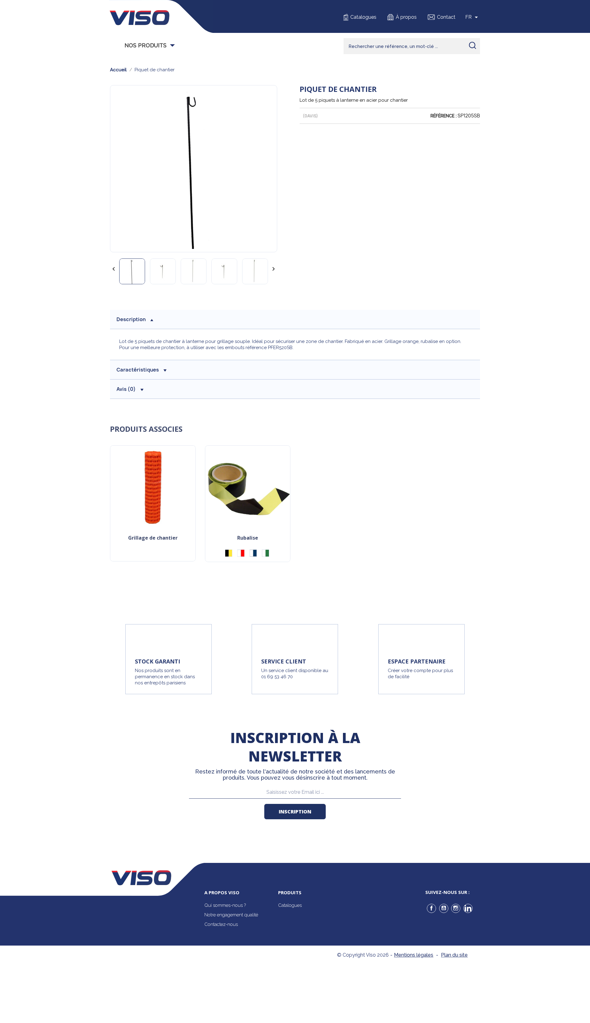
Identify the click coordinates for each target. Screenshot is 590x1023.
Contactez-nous (221, 924)
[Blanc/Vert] (265, 553)
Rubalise (247, 538)
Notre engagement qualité (231, 915)
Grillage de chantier (153, 538)
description (131, 319)
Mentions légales (413, 955)
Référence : (444, 115)
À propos (406, 17)
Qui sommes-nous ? (225, 905)
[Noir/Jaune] (228, 553)
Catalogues (363, 17)
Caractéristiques (137, 369)
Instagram (455, 908)
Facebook (431, 908)
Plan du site (454, 955)
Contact (446, 17)
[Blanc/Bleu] (253, 553)
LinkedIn (468, 908)
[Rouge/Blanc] (241, 553)
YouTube (443, 908)
